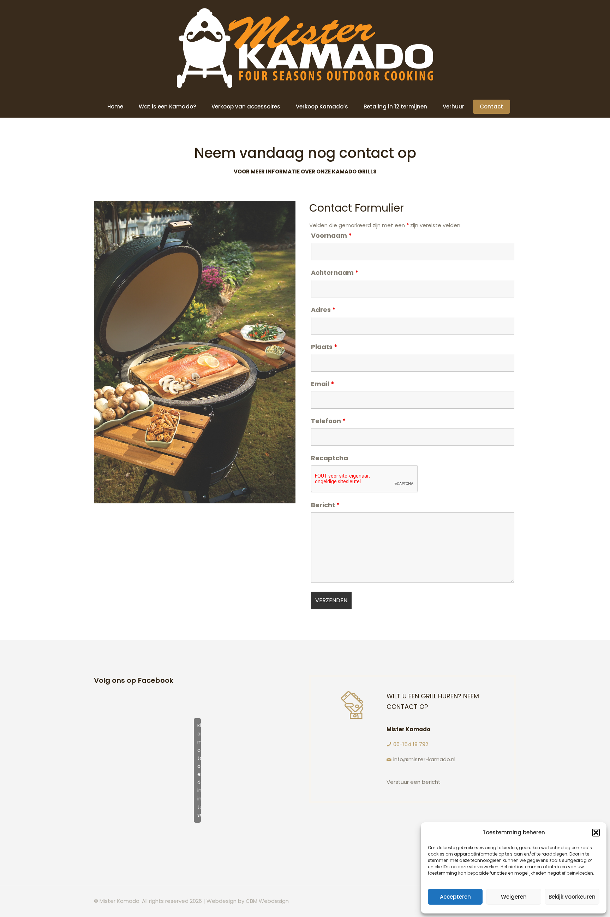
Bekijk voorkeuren (572, 896)
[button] (595, 832)
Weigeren (514, 896)
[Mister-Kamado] (305, 48)
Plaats (324, 346)
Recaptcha (329, 458)
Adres (323, 309)
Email (322, 383)
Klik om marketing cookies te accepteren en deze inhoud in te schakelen (199, 770)
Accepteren (455, 896)
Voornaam (331, 235)
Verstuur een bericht (414, 782)
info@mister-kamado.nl (424, 759)
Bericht (325, 505)
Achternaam (335, 272)
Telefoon (328, 421)
